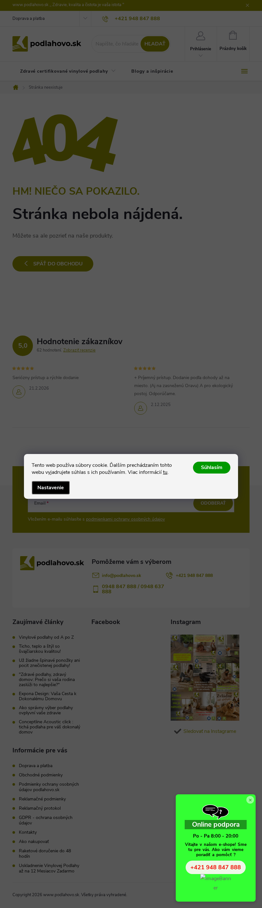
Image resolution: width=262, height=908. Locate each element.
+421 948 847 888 (215, 867)
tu (165, 472)
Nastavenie (50, 487)
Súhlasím (211, 467)
